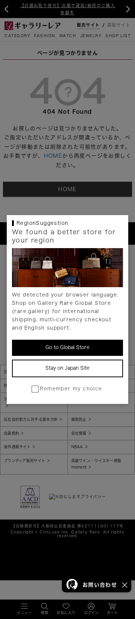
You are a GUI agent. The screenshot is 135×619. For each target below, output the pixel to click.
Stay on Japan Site (67, 368)
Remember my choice (71, 388)
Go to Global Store (67, 347)
